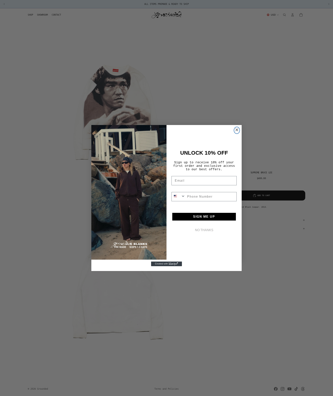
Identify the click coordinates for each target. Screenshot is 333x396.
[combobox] (178, 196)
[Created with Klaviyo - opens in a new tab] (166, 264)
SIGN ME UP (204, 216)
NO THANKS (204, 230)
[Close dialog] (237, 130)
